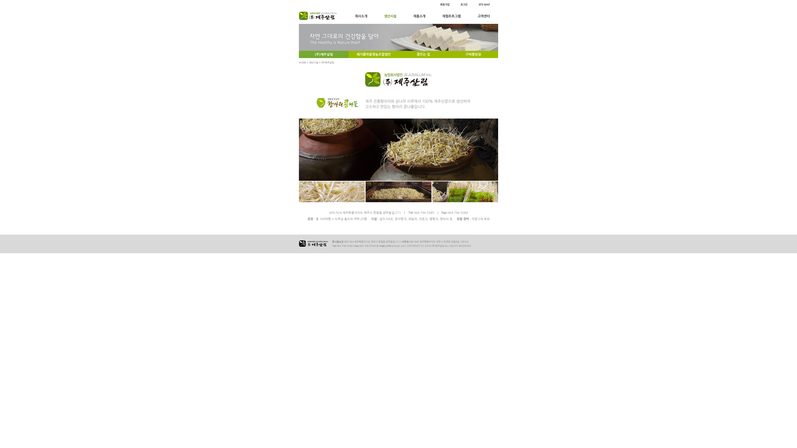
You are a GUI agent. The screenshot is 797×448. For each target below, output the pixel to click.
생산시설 (313, 62)
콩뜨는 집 (423, 54)
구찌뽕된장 (473, 54)
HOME (302, 62)
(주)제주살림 (324, 54)
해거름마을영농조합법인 (374, 54)
